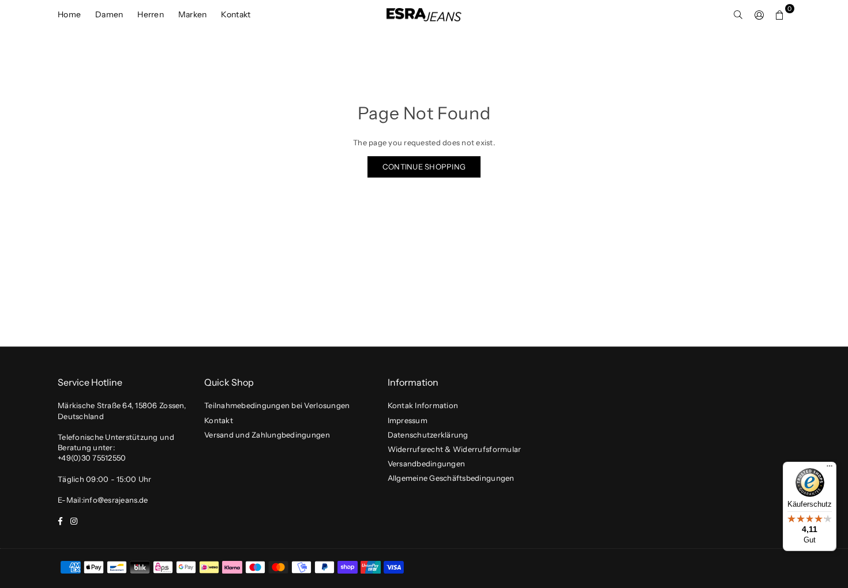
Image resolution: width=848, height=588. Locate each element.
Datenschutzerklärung (428, 434)
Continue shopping (424, 166)
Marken (192, 14)
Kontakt (235, 14)
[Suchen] (738, 14)
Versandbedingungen (427, 463)
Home (69, 14)
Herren (150, 14)
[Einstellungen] (759, 14)
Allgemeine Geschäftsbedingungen (451, 478)
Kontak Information (423, 405)
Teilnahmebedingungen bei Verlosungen (277, 405)
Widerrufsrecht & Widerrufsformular (454, 449)
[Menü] (829, 469)
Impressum (407, 420)
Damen (109, 14)
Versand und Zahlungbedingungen (267, 434)
